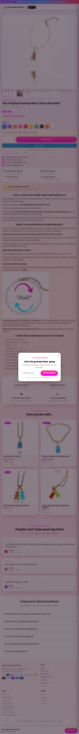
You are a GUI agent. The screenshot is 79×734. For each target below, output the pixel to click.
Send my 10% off (49, 373)
